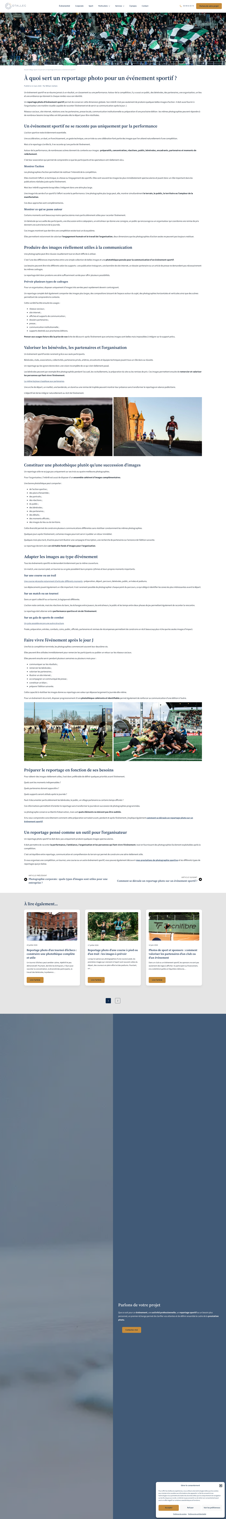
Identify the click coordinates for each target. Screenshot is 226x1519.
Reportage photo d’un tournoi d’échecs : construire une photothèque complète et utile (52, 953)
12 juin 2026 (153, 945)
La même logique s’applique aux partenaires (44, 381)
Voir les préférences (212, 1507)
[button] (220, 1485)
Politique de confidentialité (197, 1514)
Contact (145, 6)
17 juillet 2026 (93, 945)
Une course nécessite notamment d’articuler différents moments (53, 581)
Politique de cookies (180, 1514)
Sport (91, 6)
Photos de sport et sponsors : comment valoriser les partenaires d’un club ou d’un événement (173, 953)
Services (118, 6)
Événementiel (64, 6)
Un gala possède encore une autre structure (44, 623)
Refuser (190, 1507)
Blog (31, 70)
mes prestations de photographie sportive (157, 860)
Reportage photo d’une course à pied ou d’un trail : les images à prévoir (113, 952)
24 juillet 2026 (32, 945)
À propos (133, 6)
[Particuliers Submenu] (110, 6)
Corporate (79, 6)
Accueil (26, 70)
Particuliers (103, 6)
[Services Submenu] (124, 6)
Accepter (168, 1507)
